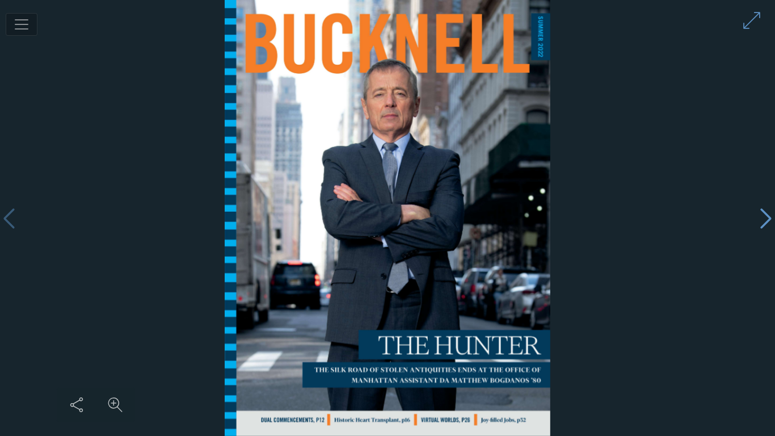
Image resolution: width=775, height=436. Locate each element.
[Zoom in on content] (115, 404)
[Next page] (766, 218)
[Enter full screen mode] (752, 20)
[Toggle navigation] (21, 24)
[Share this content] (76, 404)
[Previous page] (9, 218)
